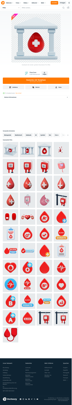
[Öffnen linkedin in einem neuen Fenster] (26, 399)
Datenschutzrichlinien (62, 399)
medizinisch (18, 135)
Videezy (5, 372)
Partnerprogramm (30, 372)
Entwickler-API (7, 380)
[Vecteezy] (3, 3)
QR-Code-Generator (8, 391)
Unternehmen (7, 375)
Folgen (44, 74)
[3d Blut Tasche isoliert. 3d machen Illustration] (61, 166)
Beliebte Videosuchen (29, 383)
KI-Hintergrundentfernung (10, 387)
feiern (57, 135)
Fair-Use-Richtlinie (61, 400)
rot (50, 135)
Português (65, 372)
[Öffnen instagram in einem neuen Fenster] (23, 399)
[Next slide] (65, 135)
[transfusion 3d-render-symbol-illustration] (61, 200)
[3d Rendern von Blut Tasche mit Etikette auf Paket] (10, 217)
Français (64, 378)
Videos (25, 3)
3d (36, 135)
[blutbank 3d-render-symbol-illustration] (10, 149)
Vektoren (9, 3)
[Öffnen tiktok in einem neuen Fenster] (31, 399)
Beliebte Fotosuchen (28, 379)
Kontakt (47, 370)
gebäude (28, 135)
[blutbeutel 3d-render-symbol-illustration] (10, 166)
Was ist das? (19, 93)
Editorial (34, 3)
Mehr (42, 3)
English (64, 367)
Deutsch (64, 375)
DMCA (27, 370)
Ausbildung (6, 378)
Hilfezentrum (48, 367)
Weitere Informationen (10, 97)
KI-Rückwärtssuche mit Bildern (9, 383)
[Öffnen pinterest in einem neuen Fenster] (29, 399)
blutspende (7, 135)
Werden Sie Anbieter (48, 375)
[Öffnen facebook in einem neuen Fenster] (20, 399)
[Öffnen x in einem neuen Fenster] (34, 399)
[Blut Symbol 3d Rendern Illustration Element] (44, 217)
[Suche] (63, 8)
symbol (42, 135)
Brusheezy (6, 367)
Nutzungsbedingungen (49, 399)
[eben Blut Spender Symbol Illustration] (10, 334)
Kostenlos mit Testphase (36, 81)
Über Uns (47, 372)
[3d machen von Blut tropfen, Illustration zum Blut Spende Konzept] (61, 149)
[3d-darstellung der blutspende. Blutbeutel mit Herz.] (27, 217)
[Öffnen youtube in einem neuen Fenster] (37, 399)
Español (64, 370)
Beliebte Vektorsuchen (29, 375)
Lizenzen (28, 367)
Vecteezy (5, 370)
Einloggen (62, 2)
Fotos (17, 3)
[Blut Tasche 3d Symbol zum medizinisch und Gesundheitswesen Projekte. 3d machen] (27, 200)
